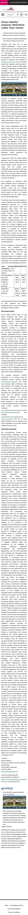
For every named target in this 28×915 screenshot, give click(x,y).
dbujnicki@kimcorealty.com (9, 771)
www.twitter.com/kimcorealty (10, 412)
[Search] (18, 14)
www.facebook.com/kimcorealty (11, 410)
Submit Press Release (14, 909)
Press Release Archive (16, 905)
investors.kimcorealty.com (9, 381)
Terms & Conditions (14, 912)
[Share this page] (26, 14)
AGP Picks (4, 2)
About (6, 905)
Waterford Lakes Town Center (10, 62)
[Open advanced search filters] (21, 14)
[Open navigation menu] (2, 14)
